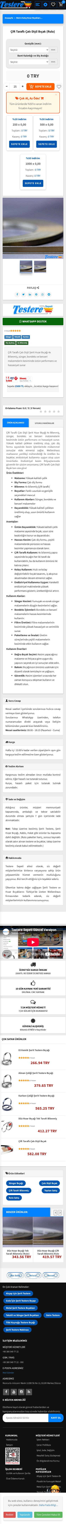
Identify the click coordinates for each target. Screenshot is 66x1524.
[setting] (45, 4)
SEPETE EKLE (43, 87)
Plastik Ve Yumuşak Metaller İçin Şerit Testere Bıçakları (49, 1481)
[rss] (29, 1392)
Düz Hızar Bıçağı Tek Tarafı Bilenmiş (37, 1118)
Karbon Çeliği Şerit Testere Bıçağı (36, 1096)
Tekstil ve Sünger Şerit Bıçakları (22, 1315)
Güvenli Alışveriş (33, 1026)
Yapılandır (25, 1515)
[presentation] (55, 1212)
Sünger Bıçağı (16, 1183)
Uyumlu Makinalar (44, 423)
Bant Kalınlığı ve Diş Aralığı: (33, 56)
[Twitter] (23, 294)
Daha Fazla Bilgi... (48, 1505)
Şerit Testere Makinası (17, 1329)
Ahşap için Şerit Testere (18, 1293)
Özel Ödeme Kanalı (15, 1478)
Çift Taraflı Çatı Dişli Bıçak (32, 1141)
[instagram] (21, 1392)
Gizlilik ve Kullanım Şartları (18, 1473)
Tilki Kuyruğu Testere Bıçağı (20, 1322)
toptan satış (50, 1190)
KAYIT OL (56, 1418)
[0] (60, 4)
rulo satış (14, 1197)
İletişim (9, 1445)
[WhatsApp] (42, 294)
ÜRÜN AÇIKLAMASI (15, 422)
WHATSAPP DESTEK (34, 321)
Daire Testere (53, 1315)
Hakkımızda (11, 1439)
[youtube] (14, 1392)
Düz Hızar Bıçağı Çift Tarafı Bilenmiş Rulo (18, 1252)
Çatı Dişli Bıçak (49, 1183)
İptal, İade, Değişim (46, 1450)
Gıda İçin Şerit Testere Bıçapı (21, 1300)
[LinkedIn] (30, 294)
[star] (11, 331)
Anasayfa (9, 17)
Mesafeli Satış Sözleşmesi (48, 1455)
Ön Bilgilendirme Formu (48, 1461)
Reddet (9, 1515)
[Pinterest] (36, 294)
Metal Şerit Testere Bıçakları (20, 1308)
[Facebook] (17, 294)
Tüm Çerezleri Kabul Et (48, 1515)
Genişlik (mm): (33, 44)
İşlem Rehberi (43, 1439)
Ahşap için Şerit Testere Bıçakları (49, 1476)
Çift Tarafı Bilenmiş (19, 1190)
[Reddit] (49, 294)
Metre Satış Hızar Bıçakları (28, 17)
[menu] (38, 4)
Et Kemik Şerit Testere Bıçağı (34, 1050)
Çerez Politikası (44, 1445)
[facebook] (6, 1392)
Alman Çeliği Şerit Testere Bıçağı (35, 1073)
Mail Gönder (8, 1372)
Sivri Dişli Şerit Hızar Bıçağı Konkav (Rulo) (48, 1221)
